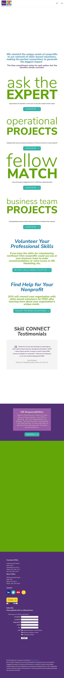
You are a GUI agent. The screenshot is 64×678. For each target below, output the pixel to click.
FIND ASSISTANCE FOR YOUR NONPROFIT (25, 33)
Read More (30, 434)
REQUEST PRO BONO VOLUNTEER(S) (30, 311)
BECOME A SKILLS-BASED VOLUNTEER (24, 40)
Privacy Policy (35, 660)
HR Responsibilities (31, 412)
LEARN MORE (30, 109)
